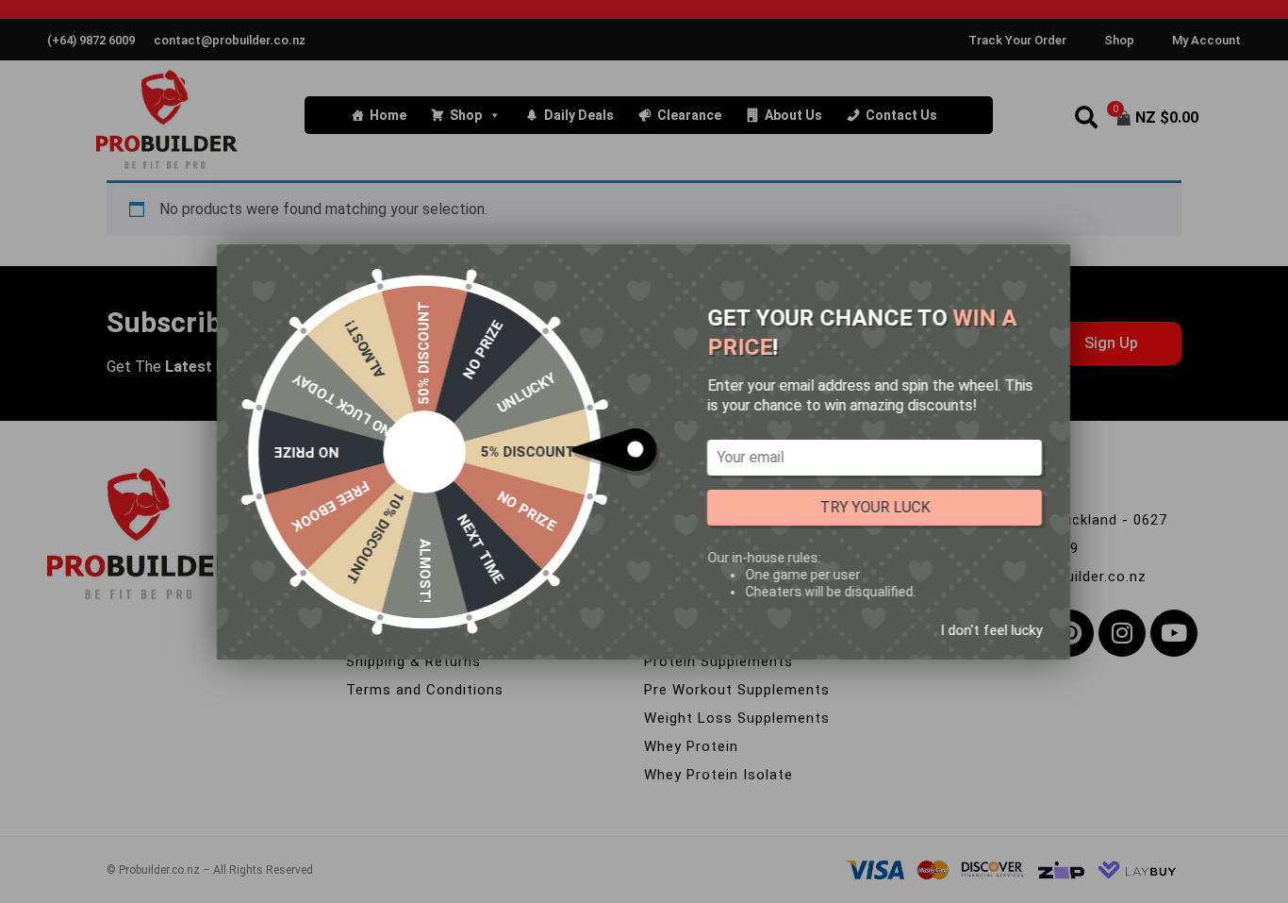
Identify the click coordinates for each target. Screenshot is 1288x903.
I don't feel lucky (991, 629)
